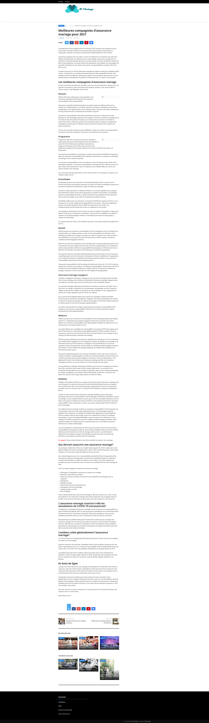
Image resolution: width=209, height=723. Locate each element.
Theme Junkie (148, 721)
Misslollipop (61, 702)
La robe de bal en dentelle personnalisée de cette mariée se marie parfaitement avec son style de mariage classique (109, 672)
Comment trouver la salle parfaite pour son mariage (109, 645)
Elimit (60, 706)
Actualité (67, 1)
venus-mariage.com (64, 714)
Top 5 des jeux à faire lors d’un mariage (88, 645)
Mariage (60, 1)
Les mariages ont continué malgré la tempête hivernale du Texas (88, 665)
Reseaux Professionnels (65, 710)
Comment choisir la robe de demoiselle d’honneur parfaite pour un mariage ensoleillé (67, 643)
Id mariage (135, 721)
